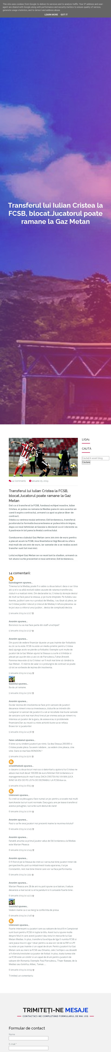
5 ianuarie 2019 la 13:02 (20, 693)
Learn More (51, 14)
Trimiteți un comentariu (21, 975)
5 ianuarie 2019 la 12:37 (20, 630)
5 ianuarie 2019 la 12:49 (20, 673)
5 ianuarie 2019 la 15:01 (20, 756)
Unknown (14, 795)
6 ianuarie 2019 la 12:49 (20, 850)
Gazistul (13, 683)
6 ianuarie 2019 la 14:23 (20, 895)
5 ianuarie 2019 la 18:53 (20, 785)
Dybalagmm (15, 582)
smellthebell (16, 766)
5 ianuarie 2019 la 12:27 (20, 613)
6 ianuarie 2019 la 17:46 (20, 915)
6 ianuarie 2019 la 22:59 (20, 970)
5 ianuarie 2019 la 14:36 (20, 732)
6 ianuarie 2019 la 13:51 (20, 874)
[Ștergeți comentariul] (33, 613)
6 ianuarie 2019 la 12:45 (20, 829)
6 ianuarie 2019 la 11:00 (20, 811)
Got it (64, 14)
